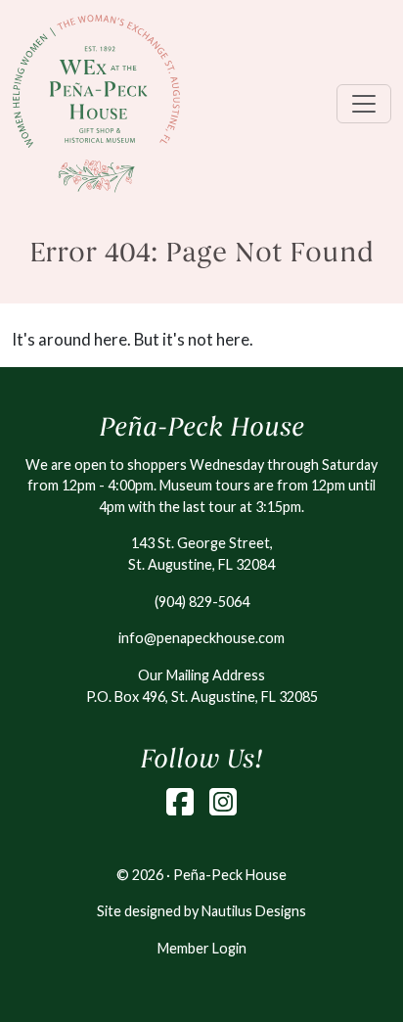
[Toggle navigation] (363, 103)
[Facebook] (180, 802)
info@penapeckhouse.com (201, 637)
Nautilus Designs (254, 911)
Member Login (201, 948)
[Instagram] (223, 802)
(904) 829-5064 (202, 601)
